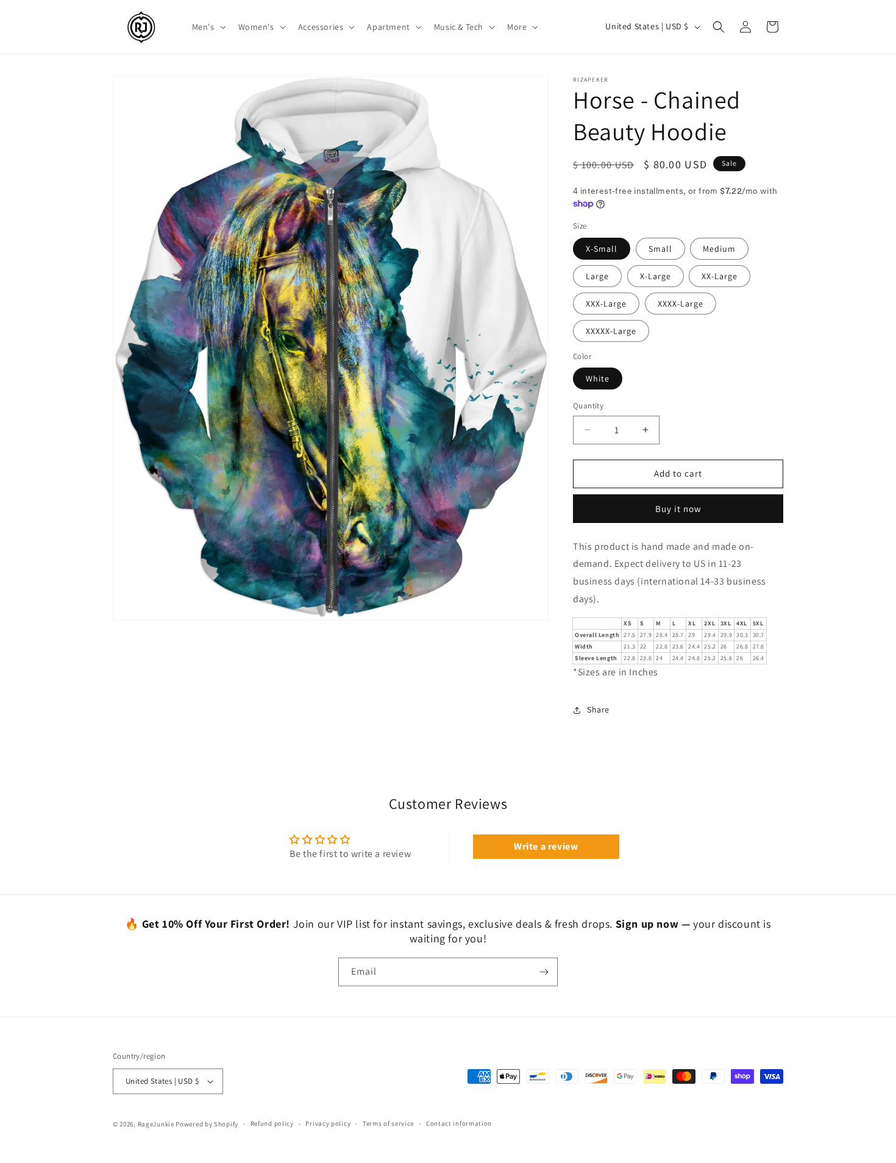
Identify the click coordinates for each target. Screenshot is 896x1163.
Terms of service (388, 1123)
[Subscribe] (543, 972)
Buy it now (678, 508)
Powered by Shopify (207, 1124)
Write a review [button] (546, 846)
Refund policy (272, 1123)
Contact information (459, 1123)
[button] (208, 27)
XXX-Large (606, 303)
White (598, 378)
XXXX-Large (680, 303)
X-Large (655, 276)
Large (597, 276)
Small (660, 248)
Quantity (588, 405)
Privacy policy (327, 1123)
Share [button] (598, 709)
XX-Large (720, 276)
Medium (719, 248)
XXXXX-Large (611, 330)
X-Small (601, 248)
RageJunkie (156, 1124)
